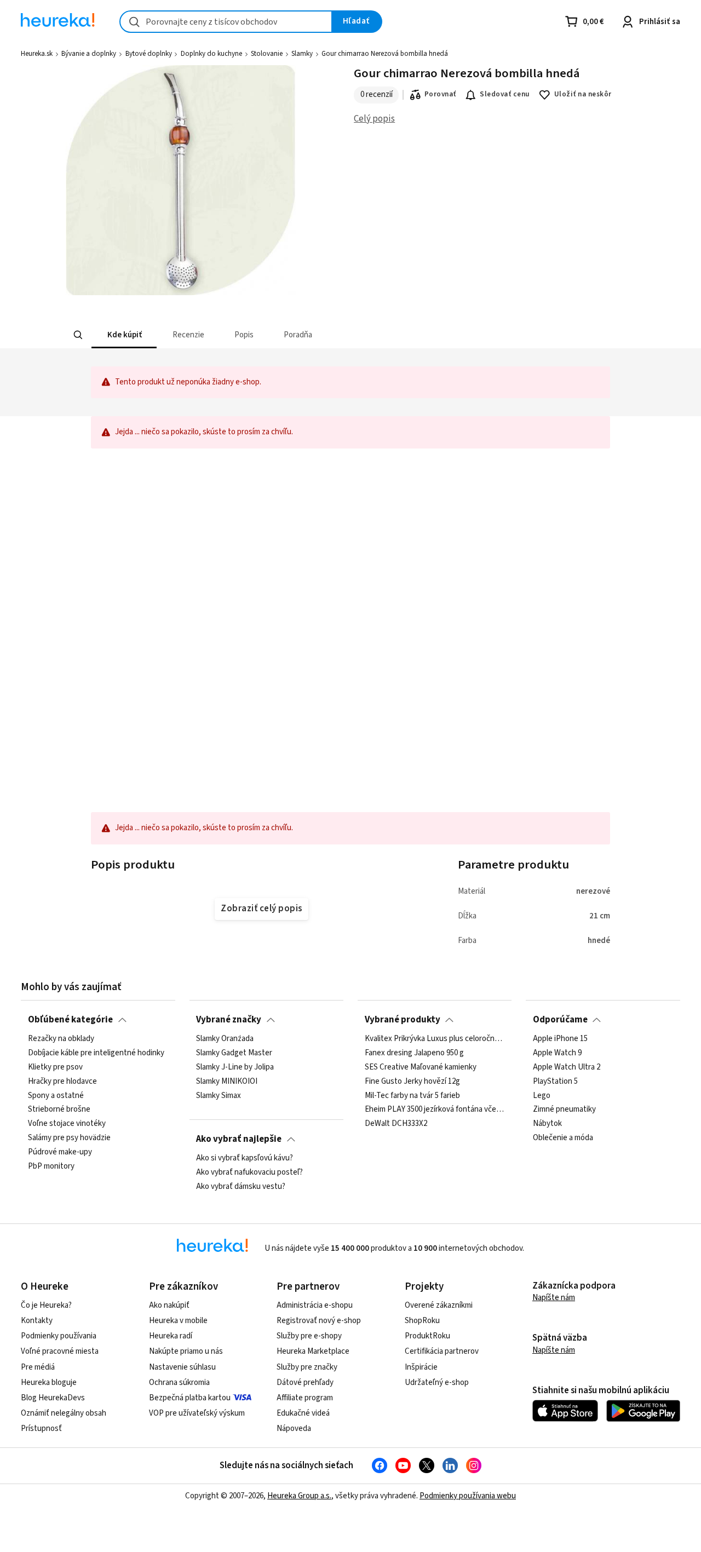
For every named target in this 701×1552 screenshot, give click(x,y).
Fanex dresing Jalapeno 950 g (414, 1053)
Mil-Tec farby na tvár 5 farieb (412, 1095)
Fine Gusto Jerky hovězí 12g (412, 1081)
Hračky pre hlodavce (62, 1081)
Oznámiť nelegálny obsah (63, 1413)
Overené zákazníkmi (439, 1305)
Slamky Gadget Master (234, 1053)
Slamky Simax (218, 1095)
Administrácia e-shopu (315, 1305)
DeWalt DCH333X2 (396, 1123)
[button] (123, 335)
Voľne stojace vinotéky (67, 1123)
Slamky (302, 54)
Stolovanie (267, 54)
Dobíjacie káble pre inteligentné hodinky (96, 1053)
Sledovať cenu (505, 94)
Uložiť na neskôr (583, 94)
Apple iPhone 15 (560, 1038)
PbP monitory (51, 1166)
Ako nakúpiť (169, 1305)
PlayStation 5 (555, 1081)
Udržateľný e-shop (437, 1382)
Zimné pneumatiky (564, 1110)
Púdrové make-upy (60, 1152)
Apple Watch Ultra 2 (566, 1067)
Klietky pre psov (55, 1067)
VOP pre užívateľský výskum (197, 1413)
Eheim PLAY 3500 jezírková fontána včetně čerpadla (435, 1110)
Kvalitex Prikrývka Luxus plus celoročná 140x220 (435, 1038)
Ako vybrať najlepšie (238, 1139)
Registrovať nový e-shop (319, 1320)
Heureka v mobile (178, 1320)
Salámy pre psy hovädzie (69, 1138)
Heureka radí (170, 1336)
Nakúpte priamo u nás (186, 1351)
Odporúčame (560, 1019)
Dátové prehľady (305, 1382)
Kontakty (37, 1320)
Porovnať (440, 94)
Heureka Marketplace (313, 1351)
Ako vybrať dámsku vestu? (240, 1186)
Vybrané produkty (402, 1019)
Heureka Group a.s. (299, 1496)
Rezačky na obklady (61, 1038)
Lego (541, 1095)
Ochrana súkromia (179, 1382)
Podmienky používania (58, 1336)
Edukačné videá (303, 1413)
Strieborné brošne (59, 1110)
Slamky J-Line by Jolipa (235, 1067)
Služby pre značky (307, 1367)
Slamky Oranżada (225, 1038)
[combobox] (225, 21)
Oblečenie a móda (563, 1138)
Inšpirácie (421, 1367)
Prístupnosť (41, 1428)
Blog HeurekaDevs (53, 1398)
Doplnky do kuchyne (211, 54)
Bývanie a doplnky (88, 54)
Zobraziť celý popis (261, 908)
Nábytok (547, 1123)
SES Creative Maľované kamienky (420, 1067)
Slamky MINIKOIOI (226, 1081)
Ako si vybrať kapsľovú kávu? (244, 1158)
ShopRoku (422, 1320)
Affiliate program (305, 1398)
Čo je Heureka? (46, 1305)
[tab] (123, 334)
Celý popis (374, 118)
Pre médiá (38, 1367)
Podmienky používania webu (468, 1496)
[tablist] (270, 334)
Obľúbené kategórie (70, 1019)
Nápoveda (294, 1428)
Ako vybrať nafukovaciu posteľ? (249, 1172)
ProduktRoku (427, 1336)
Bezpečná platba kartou (190, 1398)
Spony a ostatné (56, 1095)
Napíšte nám (553, 1297)
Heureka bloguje (49, 1382)
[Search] (77, 335)
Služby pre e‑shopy (309, 1336)
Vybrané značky (228, 1019)
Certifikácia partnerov (442, 1351)
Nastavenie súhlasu (182, 1367)
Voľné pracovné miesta (60, 1351)
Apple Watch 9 (557, 1053)
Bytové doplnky (148, 54)
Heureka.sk (37, 54)
